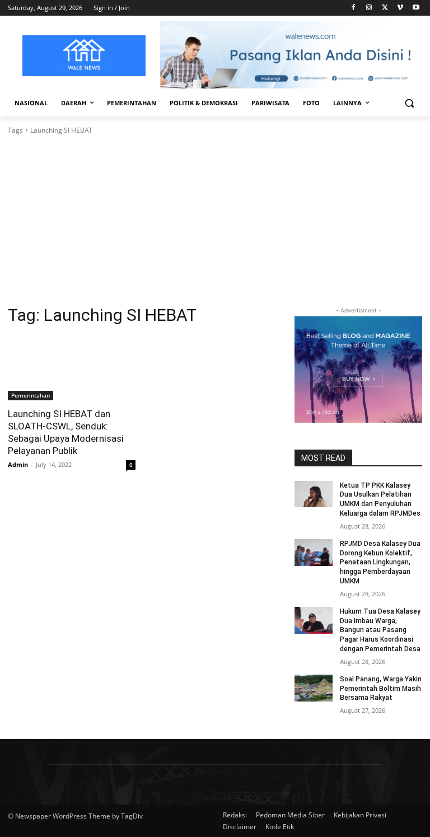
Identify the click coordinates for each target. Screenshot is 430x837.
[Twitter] (384, 8)
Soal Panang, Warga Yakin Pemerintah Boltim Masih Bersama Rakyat (381, 688)
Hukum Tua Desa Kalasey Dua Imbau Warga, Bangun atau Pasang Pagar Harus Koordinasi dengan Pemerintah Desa (380, 630)
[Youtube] (415, 8)
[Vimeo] (400, 8)
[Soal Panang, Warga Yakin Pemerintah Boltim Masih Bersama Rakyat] (314, 688)
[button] (409, 103)
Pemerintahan (30, 395)
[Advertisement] (215, 220)
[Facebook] (353, 8)
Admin (18, 464)
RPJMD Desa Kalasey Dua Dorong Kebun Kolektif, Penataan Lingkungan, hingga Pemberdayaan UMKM (380, 562)
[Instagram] (369, 8)
